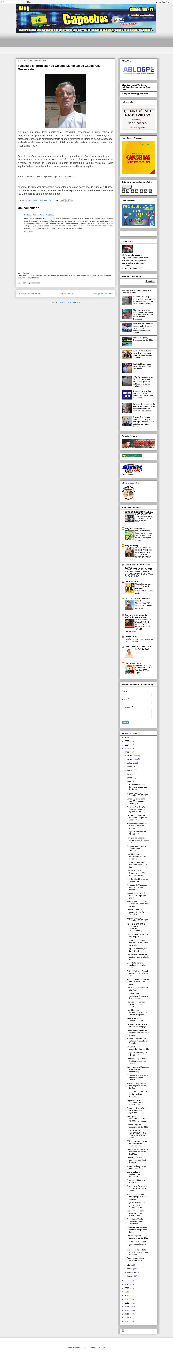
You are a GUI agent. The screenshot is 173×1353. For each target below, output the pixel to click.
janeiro (130, 1276)
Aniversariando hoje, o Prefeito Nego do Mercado (136, 848)
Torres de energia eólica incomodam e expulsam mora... (138, 1032)
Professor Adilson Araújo (35, 215)
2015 (127, 1303)
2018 (127, 1292)
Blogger (102, 1348)
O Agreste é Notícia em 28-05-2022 (137, 833)
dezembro (131, 755)
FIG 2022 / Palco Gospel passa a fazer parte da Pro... (137, 973)
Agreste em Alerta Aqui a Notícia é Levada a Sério (136, 616)
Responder (28, 232)
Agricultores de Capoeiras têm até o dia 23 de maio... (138, 981)
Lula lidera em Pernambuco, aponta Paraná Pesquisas (137, 1012)
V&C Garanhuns (132, 582)
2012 (127, 1314)
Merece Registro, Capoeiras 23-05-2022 (137, 919)
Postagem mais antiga (102, 294)
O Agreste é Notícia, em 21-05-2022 (137, 950)
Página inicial (66, 294)
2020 (127, 1284)
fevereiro (131, 1272)
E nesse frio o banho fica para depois (137, 935)
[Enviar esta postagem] (57, 200)
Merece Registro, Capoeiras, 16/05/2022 (137, 1019)
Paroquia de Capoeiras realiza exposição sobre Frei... (138, 840)
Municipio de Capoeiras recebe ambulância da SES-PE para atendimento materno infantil (143, 328)
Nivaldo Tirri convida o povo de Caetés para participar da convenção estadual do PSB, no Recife (143, 421)
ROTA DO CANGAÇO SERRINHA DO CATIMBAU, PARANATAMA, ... (136, 927)
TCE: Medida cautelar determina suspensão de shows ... (137, 786)
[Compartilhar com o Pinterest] (72, 200)
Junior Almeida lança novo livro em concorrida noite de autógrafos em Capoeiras (143, 354)
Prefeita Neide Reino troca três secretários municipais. (142, 366)
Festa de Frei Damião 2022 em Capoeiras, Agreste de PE (136, 809)
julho (129, 774)
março (130, 1269)
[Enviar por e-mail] (61, 200)
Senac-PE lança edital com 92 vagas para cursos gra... (136, 801)
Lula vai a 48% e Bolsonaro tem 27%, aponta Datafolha (136, 873)
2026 (127, 737)
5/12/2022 (50, 215)
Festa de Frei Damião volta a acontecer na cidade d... (136, 1004)
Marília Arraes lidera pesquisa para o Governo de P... (135, 1213)
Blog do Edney (131, 545)
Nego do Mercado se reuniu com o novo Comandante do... (136, 1204)
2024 (127, 745)
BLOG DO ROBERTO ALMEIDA (139, 512)
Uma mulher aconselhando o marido (138, 1048)
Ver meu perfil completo (132, 268)
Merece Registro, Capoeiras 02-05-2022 (137, 1236)
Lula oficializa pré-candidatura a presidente (134, 1174)
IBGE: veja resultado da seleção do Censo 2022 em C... (138, 903)
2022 (127, 752)
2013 (127, 1310)
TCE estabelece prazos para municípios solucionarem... (137, 1143)
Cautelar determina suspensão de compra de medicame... (137, 995)
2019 (127, 1288)
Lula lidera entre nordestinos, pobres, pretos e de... (136, 856)
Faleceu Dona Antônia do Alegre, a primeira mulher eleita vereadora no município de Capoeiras (144, 407)
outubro (130, 763)
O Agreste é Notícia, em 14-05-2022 (137, 1054)
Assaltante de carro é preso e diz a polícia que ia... (136, 895)
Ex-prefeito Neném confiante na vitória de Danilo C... (137, 965)
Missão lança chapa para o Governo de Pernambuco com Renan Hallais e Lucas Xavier (144, 588)
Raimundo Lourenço (134, 255)
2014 (127, 1306)
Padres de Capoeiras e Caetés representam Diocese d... (136, 1061)
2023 (127, 748)
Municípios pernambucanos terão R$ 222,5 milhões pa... (137, 1118)
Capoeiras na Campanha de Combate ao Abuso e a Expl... (137, 942)
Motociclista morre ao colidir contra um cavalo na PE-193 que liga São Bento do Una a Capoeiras (143, 314)
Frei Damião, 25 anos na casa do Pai (137, 880)
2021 (127, 1281)
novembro (131, 759)
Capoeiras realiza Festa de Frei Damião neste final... (137, 864)
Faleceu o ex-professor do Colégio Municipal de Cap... (137, 1085)
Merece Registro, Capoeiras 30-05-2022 (137, 794)
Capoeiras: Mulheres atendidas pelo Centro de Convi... (137, 1160)
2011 (127, 1318)
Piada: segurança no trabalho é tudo (135, 1259)
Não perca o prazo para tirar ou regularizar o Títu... (137, 1243)
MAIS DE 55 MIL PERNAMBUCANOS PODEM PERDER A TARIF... (136, 1134)
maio (129, 781)
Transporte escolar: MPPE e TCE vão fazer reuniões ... (138, 1094)
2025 (127, 741)
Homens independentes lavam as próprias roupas (137, 825)
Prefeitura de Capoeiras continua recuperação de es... (137, 1229)
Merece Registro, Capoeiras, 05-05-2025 (143, 339)
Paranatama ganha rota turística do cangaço (137, 1025)
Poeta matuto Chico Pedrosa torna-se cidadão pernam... (135, 1102)
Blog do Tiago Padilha (135, 528)
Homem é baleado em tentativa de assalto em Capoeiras (138, 1040)
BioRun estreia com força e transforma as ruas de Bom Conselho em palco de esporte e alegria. (144, 535)
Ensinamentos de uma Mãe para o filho (136, 1167)
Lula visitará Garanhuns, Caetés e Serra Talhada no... (138, 957)
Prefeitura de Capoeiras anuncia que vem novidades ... (137, 887)
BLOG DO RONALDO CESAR (138, 647)
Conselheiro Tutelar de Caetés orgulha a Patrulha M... (136, 1221)
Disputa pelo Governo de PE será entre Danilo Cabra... (137, 1188)
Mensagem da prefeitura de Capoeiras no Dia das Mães (137, 1151)
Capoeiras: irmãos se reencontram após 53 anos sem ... (137, 817)
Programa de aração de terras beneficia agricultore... (137, 1110)
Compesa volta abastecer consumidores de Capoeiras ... (138, 1077)
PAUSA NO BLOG (142, 649)
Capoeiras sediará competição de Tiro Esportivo (136, 912)
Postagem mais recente (29, 294)
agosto (130, 770)
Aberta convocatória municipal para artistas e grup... (137, 1196)
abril (129, 1265)
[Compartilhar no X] (66, 200)
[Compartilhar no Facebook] (69, 200)
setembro (131, 766)
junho (129, 778)
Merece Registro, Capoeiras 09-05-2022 (137, 1126)
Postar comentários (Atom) (69, 302)
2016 (127, 1299)
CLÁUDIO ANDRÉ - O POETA (138, 599)
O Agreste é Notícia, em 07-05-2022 (137, 1181)
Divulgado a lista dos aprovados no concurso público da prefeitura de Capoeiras (143, 394)
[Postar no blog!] (64, 200)
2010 (127, 1321)
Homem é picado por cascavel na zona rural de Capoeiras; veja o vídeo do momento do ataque (144, 300)
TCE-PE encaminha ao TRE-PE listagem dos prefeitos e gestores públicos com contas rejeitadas (143, 381)
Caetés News (131, 637)
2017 (127, 1295)
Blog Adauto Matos (133, 663)
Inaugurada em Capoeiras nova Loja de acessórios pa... (138, 1069)
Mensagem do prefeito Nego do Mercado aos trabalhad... (137, 1252)
